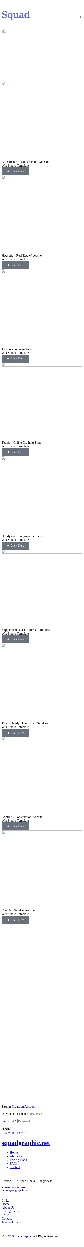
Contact (15, 1167)
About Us (16, 1156)
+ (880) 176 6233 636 (14, 1187)
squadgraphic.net (26, 1142)
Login (6, 1128)
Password (9, 1121)
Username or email (15, 1113)
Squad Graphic (22, 1236)
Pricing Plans (18, 1160)
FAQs (14, 1163)
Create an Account (23, 1106)
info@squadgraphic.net (15, 1190)
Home (14, 1152)
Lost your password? (15, 1132)
